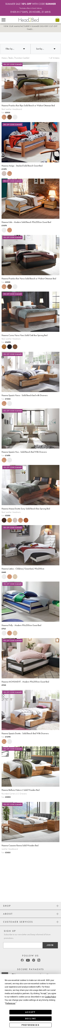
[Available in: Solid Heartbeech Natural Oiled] (3, 114)
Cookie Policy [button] (50, 997)
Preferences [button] (10, 1003)
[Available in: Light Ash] (14, 573)
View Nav (3, 19)
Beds (11, 54)
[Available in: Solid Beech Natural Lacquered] (8, 517)
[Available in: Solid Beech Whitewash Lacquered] (3, 170)
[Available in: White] (14, 114)
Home (4, 54)
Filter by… (10, 45)
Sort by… (40, 45)
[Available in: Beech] (8, 226)
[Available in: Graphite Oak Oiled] (8, 343)
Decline (30, 1019)
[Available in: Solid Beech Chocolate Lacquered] (3, 517)
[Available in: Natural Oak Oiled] (3, 343)
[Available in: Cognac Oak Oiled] (14, 343)
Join (50, 945)
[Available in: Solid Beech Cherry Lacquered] (25, 517)
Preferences (30, 1025)
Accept (30, 1012)
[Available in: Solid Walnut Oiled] (8, 114)
